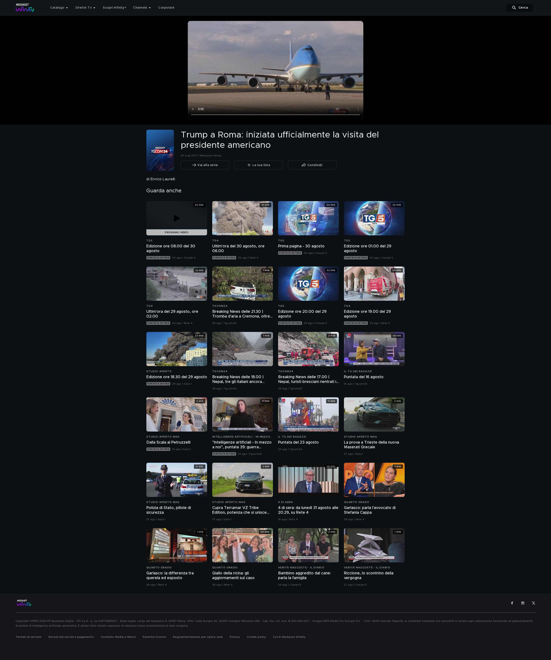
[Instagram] (523, 603)
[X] (534, 603)
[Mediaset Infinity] (25, 7)
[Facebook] (512, 603)
